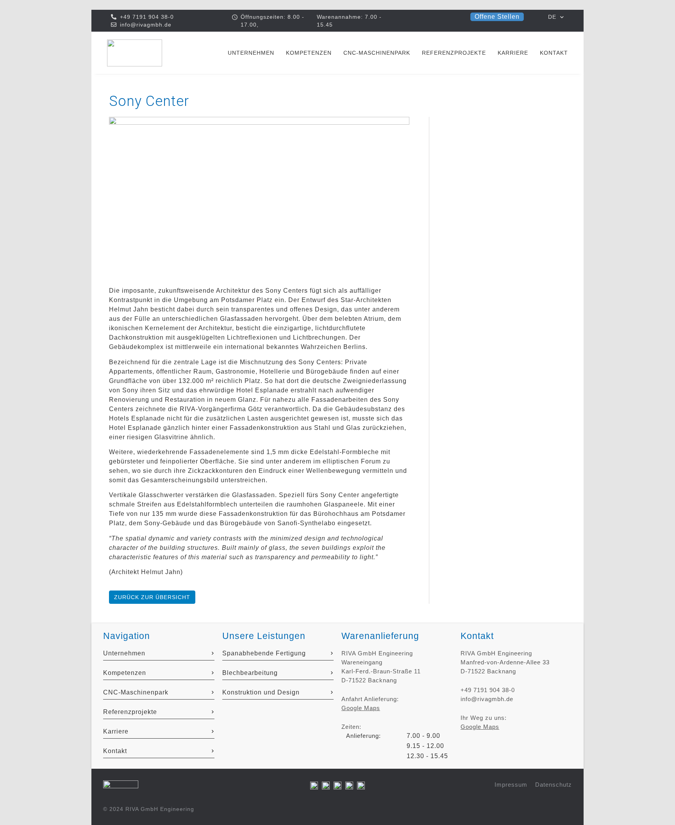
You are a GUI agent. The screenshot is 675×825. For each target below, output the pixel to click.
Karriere (513, 53)
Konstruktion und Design (261, 692)
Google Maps (360, 708)
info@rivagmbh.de (487, 699)
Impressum (511, 784)
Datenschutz (553, 784)
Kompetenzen (309, 53)
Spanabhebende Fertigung (264, 653)
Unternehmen (251, 53)
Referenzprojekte (454, 53)
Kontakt (554, 53)
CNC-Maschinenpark (376, 53)
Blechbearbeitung (250, 672)
